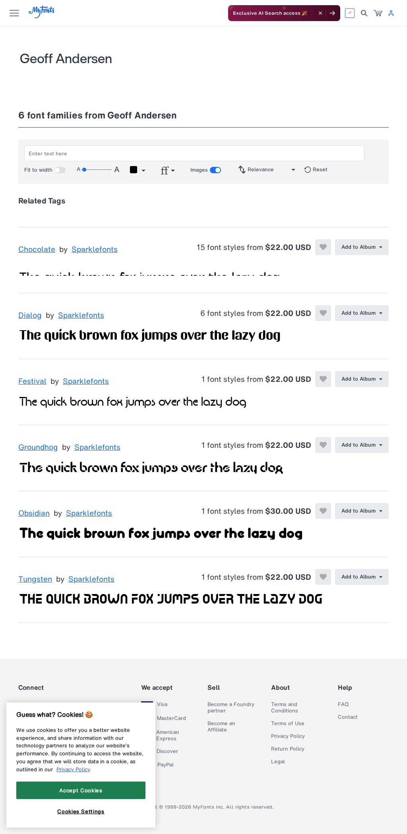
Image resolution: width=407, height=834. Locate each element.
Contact (348, 717)
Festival (32, 381)
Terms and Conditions (284, 707)
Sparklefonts (95, 249)
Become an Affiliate (221, 726)
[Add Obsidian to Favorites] (323, 511)
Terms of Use (287, 723)
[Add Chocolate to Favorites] (323, 247)
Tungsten (35, 579)
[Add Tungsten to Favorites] (323, 577)
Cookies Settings (81, 811)
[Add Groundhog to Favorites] (323, 445)
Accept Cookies (80, 790)
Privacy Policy (288, 736)
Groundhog (38, 447)
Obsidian (34, 513)
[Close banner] (320, 13)
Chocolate (36, 249)
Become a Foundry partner (230, 707)
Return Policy (287, 749)
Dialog (30, 315)
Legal (278, 762)
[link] (378, 13)
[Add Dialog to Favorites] (323, 313)
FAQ (343, 704)
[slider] (96, 169)
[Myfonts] (42, 16)
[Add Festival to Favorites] (323, 379)
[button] (137, 171)
